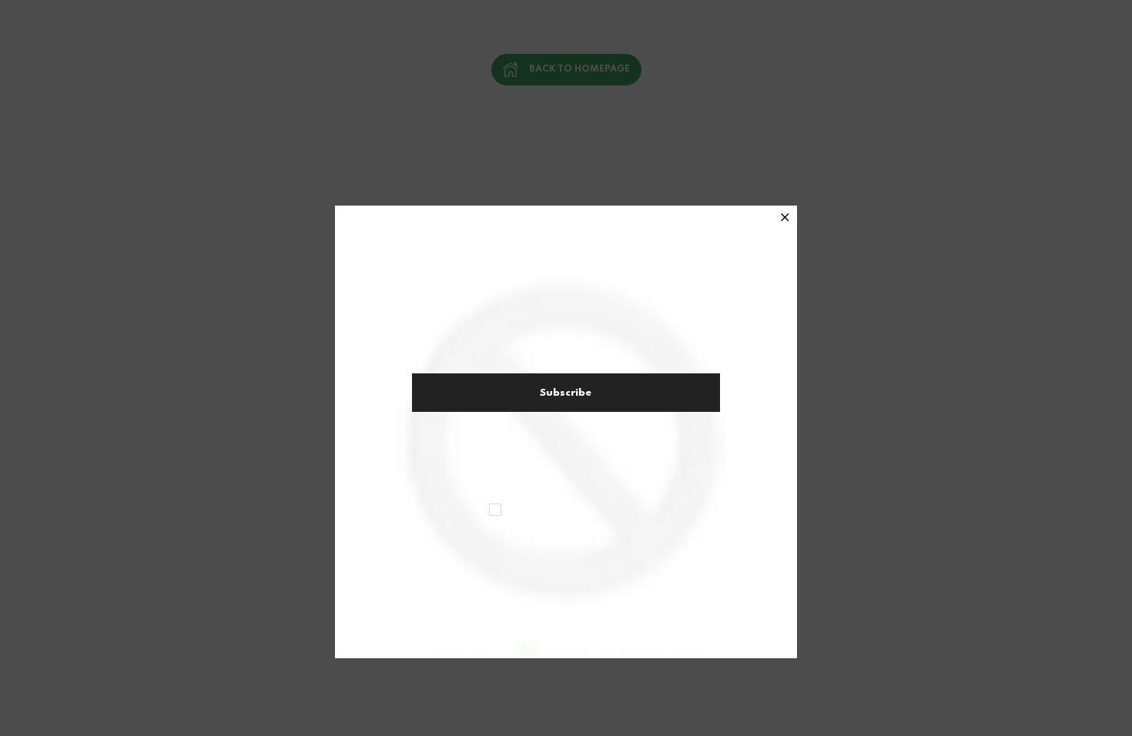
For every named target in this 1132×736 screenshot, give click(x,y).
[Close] (785, 219)
